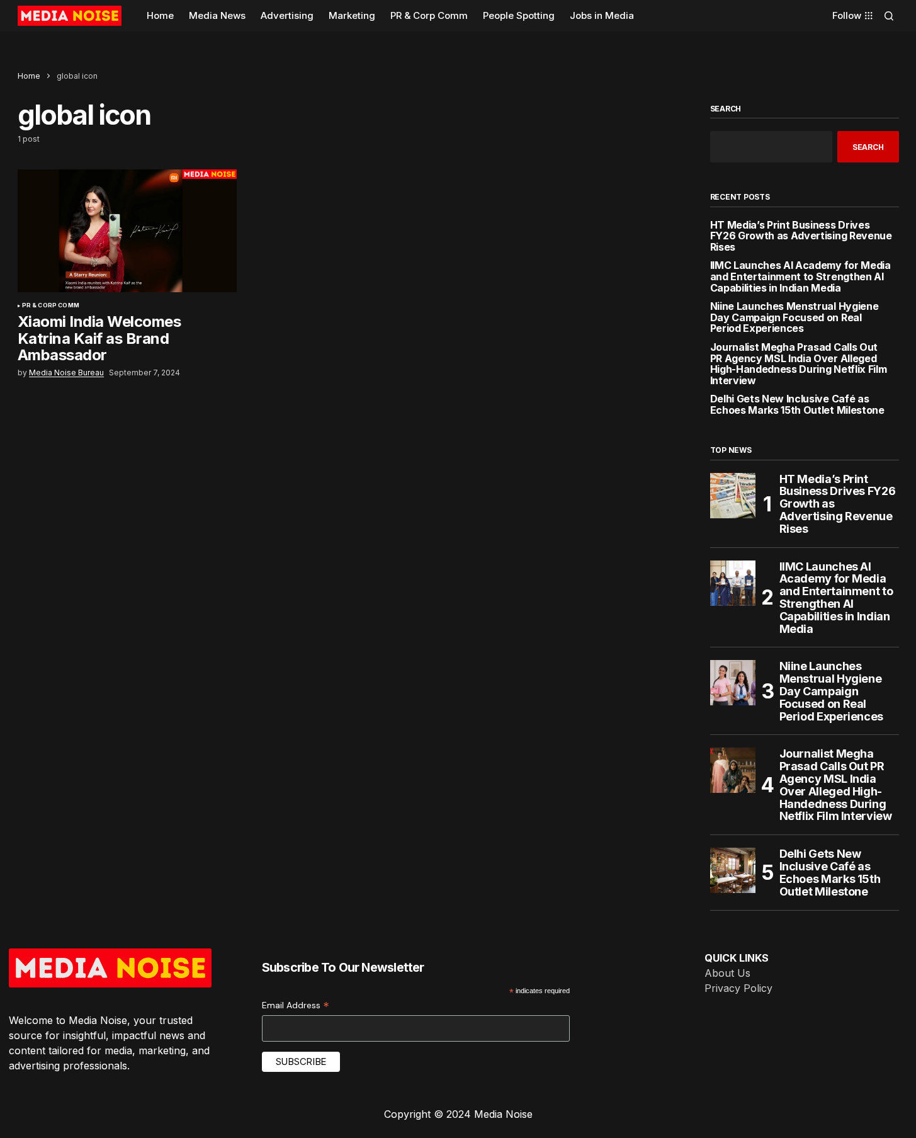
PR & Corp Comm (51, 305)
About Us (727, 973)
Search (726, 109)
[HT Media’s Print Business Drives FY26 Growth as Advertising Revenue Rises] (732, 495)
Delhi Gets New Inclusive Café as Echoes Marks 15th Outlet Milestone (797, 405)
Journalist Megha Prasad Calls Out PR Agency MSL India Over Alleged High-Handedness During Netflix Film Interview (798, 364)
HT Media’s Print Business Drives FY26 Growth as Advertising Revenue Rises (801, 236)
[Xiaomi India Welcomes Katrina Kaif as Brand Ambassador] (127, 231)
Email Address (295, 1005)
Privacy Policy (738, 988)
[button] (889, 16)
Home (29, 76)
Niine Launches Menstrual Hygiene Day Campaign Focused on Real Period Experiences (794, 317)
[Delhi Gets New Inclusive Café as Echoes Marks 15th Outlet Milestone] (732, 870)
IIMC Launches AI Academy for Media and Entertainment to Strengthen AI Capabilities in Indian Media (800, 276)
